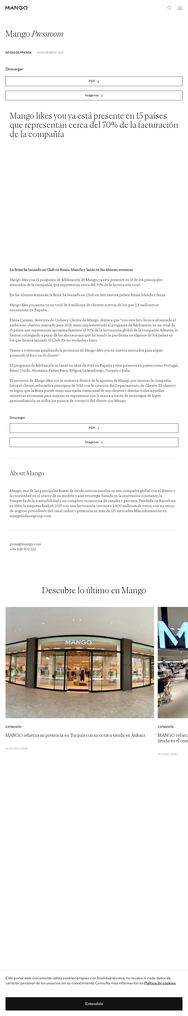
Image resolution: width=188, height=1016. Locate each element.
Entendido (94, 1003)
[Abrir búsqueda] (169, 8)
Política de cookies (160, 983)
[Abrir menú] (179, 8)
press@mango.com (25, 544)
